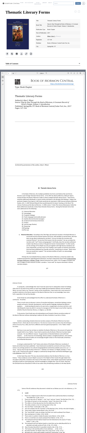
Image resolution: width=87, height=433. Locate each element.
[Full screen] (71, 73)
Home (21, 2)
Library (44, 2)
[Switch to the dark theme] (68, 73)
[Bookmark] (2, 80)
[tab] (2, 77)
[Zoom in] (46, 73)
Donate (78, 3)
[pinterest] (16, 53)
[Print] (80, 73)
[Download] (77, 73)
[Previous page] (5, 73)
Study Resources (37, 3)
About (50, 2)
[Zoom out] (37, 73)
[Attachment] (2, 84)
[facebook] (7, 53)
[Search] (2, 73)
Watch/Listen (29, 2)
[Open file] (74, 73)
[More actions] (83, 73)
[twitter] (12, 53)
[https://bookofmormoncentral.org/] (62, 84)
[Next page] (15, 73)
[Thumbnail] (2, 77)
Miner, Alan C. (51, 36)
